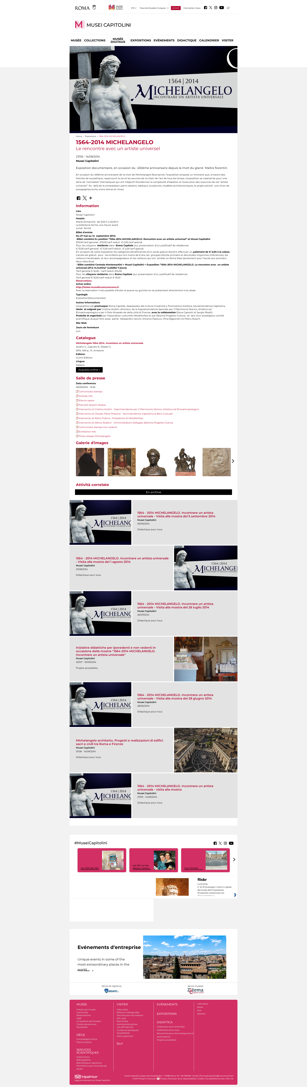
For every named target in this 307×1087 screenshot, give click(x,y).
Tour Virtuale (191, 868)
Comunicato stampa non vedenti (98, 427)
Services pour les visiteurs (130, 1015)
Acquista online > (89, 369)
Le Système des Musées (88, 1021)
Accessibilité (123, 1033)
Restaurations (83, 1015)
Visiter (227, 40)
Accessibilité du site (215, 1079)
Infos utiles (122, 1009)
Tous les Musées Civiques (153, 8)
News (200, 1007)
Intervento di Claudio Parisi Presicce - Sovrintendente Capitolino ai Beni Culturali (126, 413)
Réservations (84, 280)
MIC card (121, 1018)
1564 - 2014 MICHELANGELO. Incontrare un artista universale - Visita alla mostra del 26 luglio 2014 (175, 605)
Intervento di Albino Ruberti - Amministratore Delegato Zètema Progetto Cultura (126, 422)
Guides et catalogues (128, 1030)
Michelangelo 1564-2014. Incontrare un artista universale (109, 343)
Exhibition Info (87, 431)
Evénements (164, 40)
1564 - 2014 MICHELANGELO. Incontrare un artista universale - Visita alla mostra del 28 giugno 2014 (175, 696)
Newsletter (82, 1027)
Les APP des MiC (90, 868)
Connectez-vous (191, 8)
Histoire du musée (86, 1009)
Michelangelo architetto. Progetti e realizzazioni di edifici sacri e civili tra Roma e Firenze (119, 742)
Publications (83, 1057)
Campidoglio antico (86, 1039)
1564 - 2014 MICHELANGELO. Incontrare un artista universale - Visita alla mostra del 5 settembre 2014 (176, 514)
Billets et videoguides (128, 1012)
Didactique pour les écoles (171, 1026)
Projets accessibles (166, 1040)
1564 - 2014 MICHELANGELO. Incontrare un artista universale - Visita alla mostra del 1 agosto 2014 (122, 560)
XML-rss (229, 1079)
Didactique (187, 40)
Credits (200, 1079)
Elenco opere (86, 400)
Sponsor (201, 1013)
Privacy (163, 1079)
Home (79, 136)
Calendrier (209, 40)
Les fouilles (82, 1012)
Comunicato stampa (90, 391)
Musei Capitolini (109, 25)
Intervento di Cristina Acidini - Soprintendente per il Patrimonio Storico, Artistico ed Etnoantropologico (139, 409)
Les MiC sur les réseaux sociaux (141, 866)
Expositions (140, 40)
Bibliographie (83, 1060)
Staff (78, 1018)
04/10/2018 (214, 890)
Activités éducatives (127, 1024)
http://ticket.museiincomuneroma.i (97, 287)
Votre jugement (125, 1036)
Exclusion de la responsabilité (182, 1079)
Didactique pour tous (168, 1030)
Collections (94, 40)
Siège (80, 1034)
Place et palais (83, 1042)
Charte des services (86, 1024)
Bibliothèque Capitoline (89, 1063)
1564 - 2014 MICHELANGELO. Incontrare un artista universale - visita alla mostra (175, 787)
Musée (76, 40)
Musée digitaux (118, 40)
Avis (199, 1010)
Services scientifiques (87, 1051)
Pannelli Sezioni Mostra (92, 405)
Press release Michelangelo (94, 436)
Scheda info (86, 396)
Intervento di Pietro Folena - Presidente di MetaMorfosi (111, 418)
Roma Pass (122, 1021)
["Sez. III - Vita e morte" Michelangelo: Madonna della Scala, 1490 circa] (217, 469)
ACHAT (175, 8)
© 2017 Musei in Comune (144, 1079)
